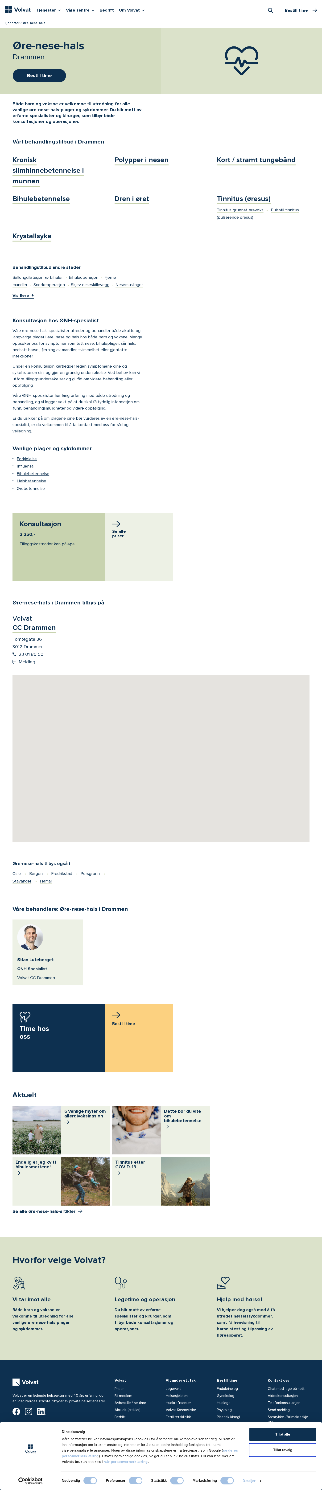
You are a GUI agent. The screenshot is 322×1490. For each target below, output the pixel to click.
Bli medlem (123, 1395)
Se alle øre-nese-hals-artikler (43, 1211)
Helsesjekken (177, 1395)
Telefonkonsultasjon (284, 1402)
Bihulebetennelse (41, 198)
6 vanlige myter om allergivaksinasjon (85, 1113)
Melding (27, 662)
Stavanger (21, 881)
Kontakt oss (278, 1380)
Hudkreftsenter (178, 1402)
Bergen (36, 873)
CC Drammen (34, 627)
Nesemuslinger (129, 284)
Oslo (16, 873)
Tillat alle (282, 1434)
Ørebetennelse (31, 488)
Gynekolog (225, 1395)
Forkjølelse (27, 458)
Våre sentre (81, 10)
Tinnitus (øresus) (244, 198)
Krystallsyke (31, 236)
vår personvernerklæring (126, 1462)
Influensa (25, 466)
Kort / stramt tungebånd (256, 160)
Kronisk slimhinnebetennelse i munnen (48, 170)
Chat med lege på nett (286, 1388)
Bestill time (227, 1380)
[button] (161, 753)
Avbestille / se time (130, 1402)
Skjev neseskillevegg (90, 284)
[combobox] (270, 10)
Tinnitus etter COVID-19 (130, 1164)
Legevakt (173, 1388)
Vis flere (20, 295)
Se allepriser (119, 534)
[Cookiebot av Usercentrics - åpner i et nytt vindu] (30, 1480)
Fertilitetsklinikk (178, 1417)
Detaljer (249, 1481)
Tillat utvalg (282, 1450)
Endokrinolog (227, 1388)
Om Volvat (133, 10)
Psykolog (224, 1410)
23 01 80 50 (31, 654)
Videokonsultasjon (283, 1395)
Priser (119, 1388)
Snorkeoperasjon (49, 284)
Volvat (120, 1380)
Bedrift (107, 10)
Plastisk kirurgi (228, 1417)
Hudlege (224, 1402)
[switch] (135, 1480)
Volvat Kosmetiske (181, 1410)
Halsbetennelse (31, 481)
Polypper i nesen (142, 160)
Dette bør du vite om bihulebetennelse (183, 1116)
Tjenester (49, 10)
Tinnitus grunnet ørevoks (240, 210)
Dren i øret (132, 198)
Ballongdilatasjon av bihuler (37, 277)
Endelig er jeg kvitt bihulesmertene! (36, 1164)
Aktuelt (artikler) (127, 1410)
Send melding (279, 1410)
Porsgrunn (90, 873)
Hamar (46, 881)
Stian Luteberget (35, 960)
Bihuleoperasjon (83, 277)
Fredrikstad (61, 873)
